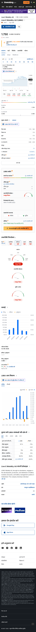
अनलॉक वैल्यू (30, 102)
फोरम (26, 50)
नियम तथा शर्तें (4, 611)
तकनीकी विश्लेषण (7, 237)
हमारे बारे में (22, 557)
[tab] (10, 243)
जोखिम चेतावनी (4, 622)
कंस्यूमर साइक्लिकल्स (29, 487)
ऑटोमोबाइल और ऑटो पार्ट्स (27, 484)
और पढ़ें (3, 479)
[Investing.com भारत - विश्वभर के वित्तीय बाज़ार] (10, 2)
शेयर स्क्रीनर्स (9, 7)
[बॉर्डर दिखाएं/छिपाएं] (12, 59)
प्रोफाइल (8, 55)
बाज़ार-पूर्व (21, 7)
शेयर (3, 7)
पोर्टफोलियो (4, 560)
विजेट (2, 564)
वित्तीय (13, 50)
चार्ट (9, 50)
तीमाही (8, 384)
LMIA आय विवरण (8, 376)
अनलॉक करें (20, 459)
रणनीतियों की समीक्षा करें (11, 45)
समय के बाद (29, 7)
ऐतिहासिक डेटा (15, 55)
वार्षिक (3, 384)
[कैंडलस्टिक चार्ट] (3, 59)
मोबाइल (3, 557)
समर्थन (20, 564)
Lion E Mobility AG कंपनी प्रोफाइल (14, 466)
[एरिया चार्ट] (6, 59)
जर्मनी (33, 494)
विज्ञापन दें (21, 560)
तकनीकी (19, 50)
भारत (15, 7)
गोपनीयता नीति (4, 616)
